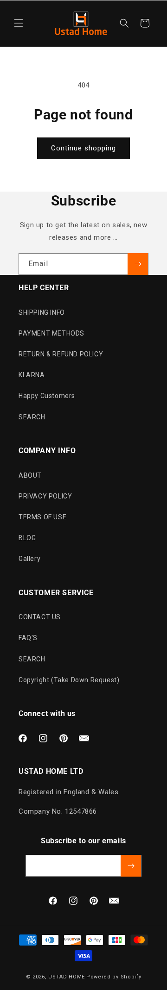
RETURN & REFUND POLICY (61, 354)
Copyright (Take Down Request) (69, 680)
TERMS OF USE (42, 517)
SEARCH (32, 417)
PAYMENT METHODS (51, 333)
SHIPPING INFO (42, 312)
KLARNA (32, 375)
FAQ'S (28, 637)
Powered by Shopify (113, 977)
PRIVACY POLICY (45, 496)
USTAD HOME (66, 977)
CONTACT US (40, 617)
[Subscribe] (138, 264)
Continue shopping (83, 148)
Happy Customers (47, 395)
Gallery (29, 558)
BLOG (27, 538)
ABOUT (30, 475)
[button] (18, 23)
